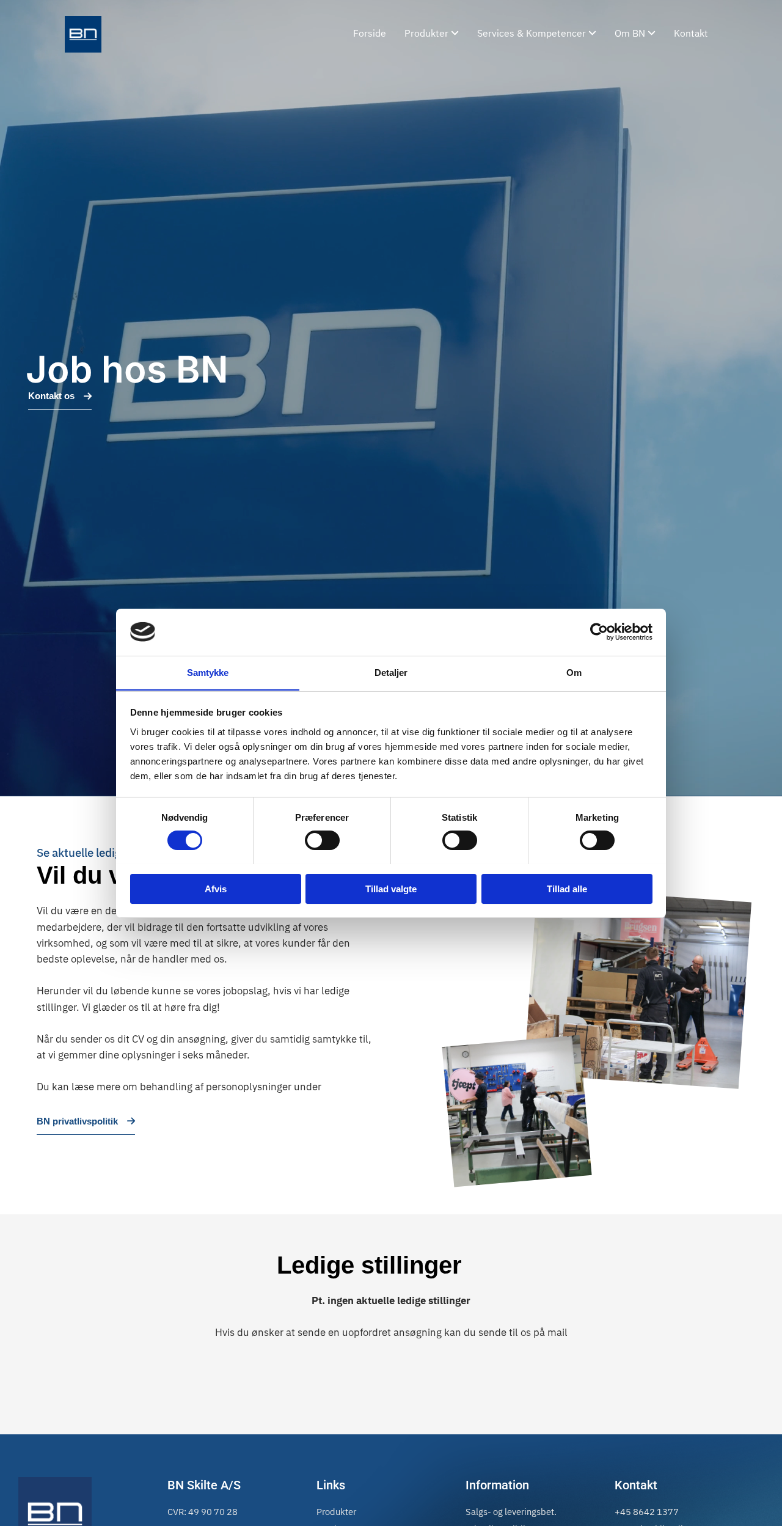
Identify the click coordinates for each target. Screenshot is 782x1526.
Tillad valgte (391, 888)
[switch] (322, 840)
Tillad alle (567, 888)
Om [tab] (574, 672)
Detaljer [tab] (391, 672)
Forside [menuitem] (369, 34)
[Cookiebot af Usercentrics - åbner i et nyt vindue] (599, 632)
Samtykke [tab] (208, 672)
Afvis (216, 888)
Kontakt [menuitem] (691, 34)
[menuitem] (431, 34)
